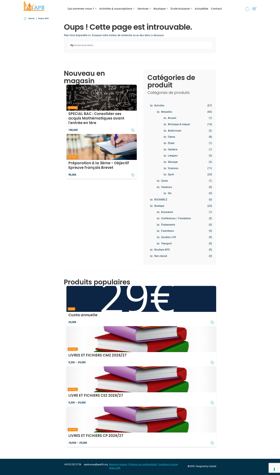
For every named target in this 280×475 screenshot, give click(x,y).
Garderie (172, 149)
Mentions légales (118, 464)
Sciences (173, 168)
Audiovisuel (174, 130)
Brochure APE (162, 249)
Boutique (159, 205)
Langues (173, 155)
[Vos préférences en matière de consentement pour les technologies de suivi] (274, 469)
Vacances (166, 187)
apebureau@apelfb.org (96, 464)
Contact (216, 9)
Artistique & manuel (179, 124)
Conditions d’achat (168, 464)
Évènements (168, 224)
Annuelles (166, 111)
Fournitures (167, 230)
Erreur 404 (43, 18)
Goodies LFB (168, 237)
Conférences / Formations (176, 218)
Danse (171, 136)
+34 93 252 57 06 (72, 464)
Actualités (201, 9)
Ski (169, 193)
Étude (171, 143)
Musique (173, 161)
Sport (171, 174)
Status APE (114, 468)
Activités (159, 105)
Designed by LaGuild (206, 466)
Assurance (167, 212)
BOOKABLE (160, 199)
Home (32, 18)
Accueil (172, 118)
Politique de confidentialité (142, 464)
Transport (166, 243)
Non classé (160, 256)
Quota (164, 180)
